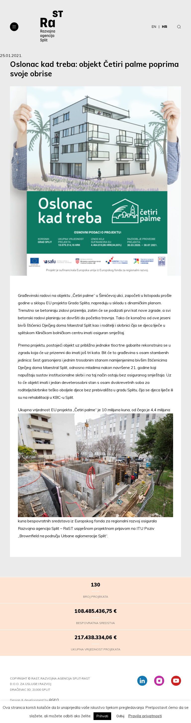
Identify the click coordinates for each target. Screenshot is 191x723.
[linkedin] (142, 681)
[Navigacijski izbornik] (14, 26)
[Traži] (179, 26)
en (154, 26)
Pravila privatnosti (145, 716)
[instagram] (159, 681)
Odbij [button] (120, 716)
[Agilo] (54, 700)
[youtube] (176, 681)
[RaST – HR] (51, 26)
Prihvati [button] (102, 716)
